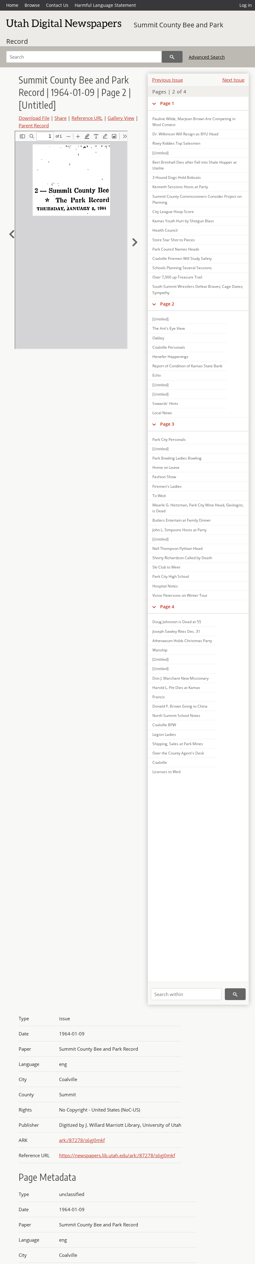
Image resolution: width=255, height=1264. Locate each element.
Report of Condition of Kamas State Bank (187, 366)
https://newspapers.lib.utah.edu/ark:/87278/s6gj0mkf (117, 1155)
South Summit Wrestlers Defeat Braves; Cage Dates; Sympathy (197, 289)
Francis (158, 697)
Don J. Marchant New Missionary (180, 678)
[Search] (172, 57)
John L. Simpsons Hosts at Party (179, 529)
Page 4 (167, 606)
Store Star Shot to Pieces (173, 239)
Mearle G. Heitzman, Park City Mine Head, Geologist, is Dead (197, 508)
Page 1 (167, 103)
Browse (32, 5)
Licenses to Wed (166, 771)
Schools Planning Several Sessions (182, 267)
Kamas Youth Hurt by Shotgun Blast (183, 221)
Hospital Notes (165, 586)
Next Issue (233, 80)
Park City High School (170, 576)
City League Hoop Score (173, 211)
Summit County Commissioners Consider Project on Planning (197, 199)
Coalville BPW (164, 724)
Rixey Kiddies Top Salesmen (176, 143)
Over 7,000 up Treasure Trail (177, 277)
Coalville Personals (168, 347)
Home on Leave (165, 467)
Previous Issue (167, 80)
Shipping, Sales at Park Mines (177, 743)
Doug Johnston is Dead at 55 (176, 621)
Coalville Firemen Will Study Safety (182, 258)
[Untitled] (160, 153)
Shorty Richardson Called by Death (182, 557)
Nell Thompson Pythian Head (177, 548)
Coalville (159, 762)
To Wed (158, 495)
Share (60, 118)
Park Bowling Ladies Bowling (177, 458)
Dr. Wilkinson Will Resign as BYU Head (185, 134)
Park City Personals (169, 439)
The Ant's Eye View (168, 328)
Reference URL (87, 118)
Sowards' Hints (165, 403)
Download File (34, 118)
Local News (162, 412)
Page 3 (167, 424)
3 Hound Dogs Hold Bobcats (176, 177)
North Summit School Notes (176, 715)
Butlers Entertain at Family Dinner (181, 520)
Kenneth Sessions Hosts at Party (180, 186)
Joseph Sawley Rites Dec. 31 (176, 631)
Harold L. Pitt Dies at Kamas (176, 687)
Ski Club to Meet (166, 567)
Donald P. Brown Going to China (179, 706)
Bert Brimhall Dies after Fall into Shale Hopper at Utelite (194, 165)
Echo (156, 375)
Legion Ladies (164, 734)
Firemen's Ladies (167, 486)
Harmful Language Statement (105, 5)
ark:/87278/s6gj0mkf (82, 1140)
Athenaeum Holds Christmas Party (182, 640)
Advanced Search (207, 57)
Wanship (159, 650)
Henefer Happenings (170, 356)
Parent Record (34, 125)
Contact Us (57, 5)
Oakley (158, 338)
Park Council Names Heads (175, 249)
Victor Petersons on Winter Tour (179, 595)
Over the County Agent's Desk (178, 753)
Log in (245, 5)
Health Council (165, 230)
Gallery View (121, 118)
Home (12, 5)
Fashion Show (164, 476)
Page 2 (167, 304)
